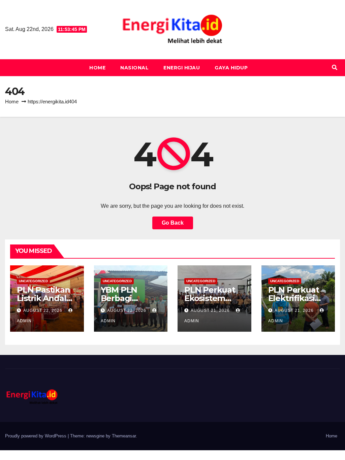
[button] (334, 67)
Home (97, 68)
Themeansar (124, 435)
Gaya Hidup (231, 68)
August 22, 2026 (43, 310)
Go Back (173, 223)
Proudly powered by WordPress (36, 435)
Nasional (134, 68)
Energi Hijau (181, 68)
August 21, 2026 (211, 310)
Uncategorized (33, 281)
